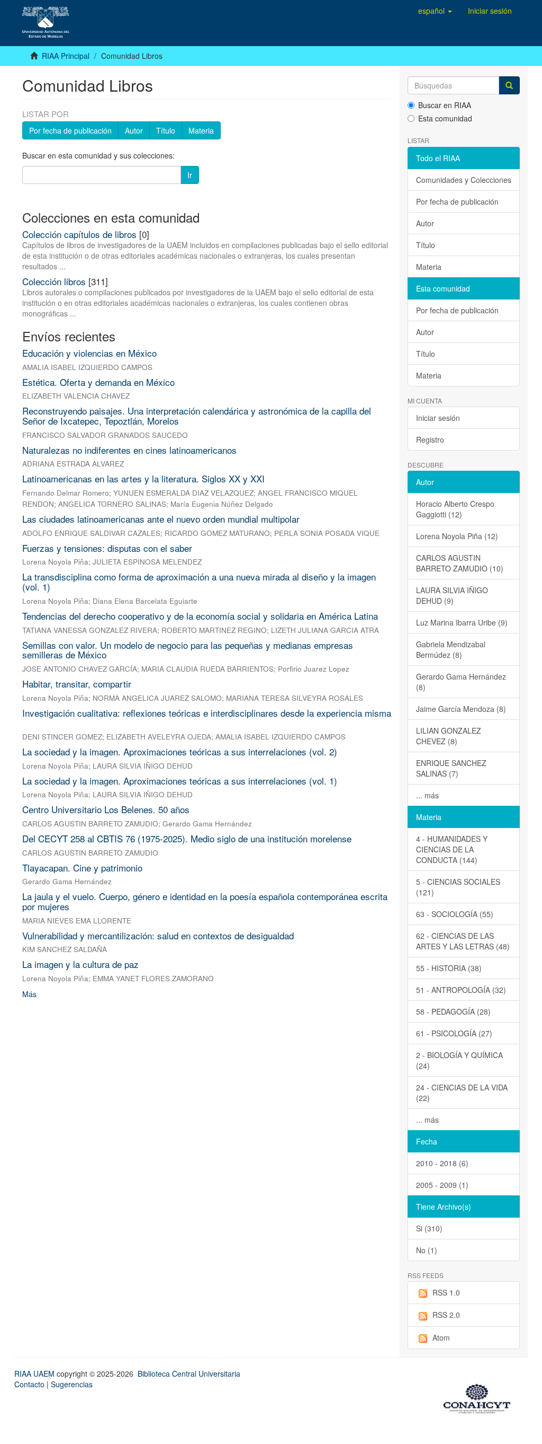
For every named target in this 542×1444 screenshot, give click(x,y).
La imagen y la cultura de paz (80, 964)
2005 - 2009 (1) (442, 1184)
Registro (430, 439)
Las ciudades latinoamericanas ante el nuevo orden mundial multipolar (161, 518)
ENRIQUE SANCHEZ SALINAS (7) (451, 768)
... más (427, 795)
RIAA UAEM (35, 1373)
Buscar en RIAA (444, 105)
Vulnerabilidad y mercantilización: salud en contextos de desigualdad (158, 935)
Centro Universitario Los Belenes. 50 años (105, 809)
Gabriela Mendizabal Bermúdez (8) (450, 649)
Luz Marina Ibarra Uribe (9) (462, 622)
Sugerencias (72, 1384)
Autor (134, 130)
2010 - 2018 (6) (442, 1163)
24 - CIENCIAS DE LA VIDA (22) (462, 1092)
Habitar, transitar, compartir (76, 683)
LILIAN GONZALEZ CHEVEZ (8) (448, 735)
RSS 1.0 (446, 1292)
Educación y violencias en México (89, 352)
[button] (435, 10)
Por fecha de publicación (70, 130)
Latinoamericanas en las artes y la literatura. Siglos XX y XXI (143, 478)
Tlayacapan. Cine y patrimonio (82, 867)
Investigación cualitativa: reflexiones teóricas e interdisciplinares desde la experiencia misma (206, 712)
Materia (201, 130)
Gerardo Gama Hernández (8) (461, 681)
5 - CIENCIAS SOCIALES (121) (458, 886)
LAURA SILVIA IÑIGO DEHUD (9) (452, 595)
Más (29, 994)
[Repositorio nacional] (480, 1397)
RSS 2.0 (446, 1314)
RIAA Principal (65, 55)
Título (165, 130)
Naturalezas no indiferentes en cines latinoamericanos (129, 449)
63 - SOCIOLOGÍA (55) (454, 914)
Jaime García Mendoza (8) (461, 708)
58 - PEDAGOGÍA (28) (453, 1011)
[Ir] (509, 85)
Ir (189, 175)
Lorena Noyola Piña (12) (457, 536)
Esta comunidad (445, 118)
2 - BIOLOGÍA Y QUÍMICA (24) (459, 1060)
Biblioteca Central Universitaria (189, 1373)
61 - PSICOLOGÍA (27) (454, 1033)
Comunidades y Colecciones (463, 179)
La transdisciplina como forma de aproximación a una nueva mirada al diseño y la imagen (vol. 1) (199, 581)
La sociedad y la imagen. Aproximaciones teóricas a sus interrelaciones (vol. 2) (179, 751)
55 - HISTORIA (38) (449, 968)
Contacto (29, 1384)
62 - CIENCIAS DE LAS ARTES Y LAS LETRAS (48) (463, 941)
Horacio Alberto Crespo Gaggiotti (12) (455, 509)
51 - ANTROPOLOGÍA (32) (461, 989)
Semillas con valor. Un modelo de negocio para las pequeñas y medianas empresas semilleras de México (187, 650)
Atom (441, 1337)
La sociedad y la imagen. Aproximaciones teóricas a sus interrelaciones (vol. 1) (179, 780)
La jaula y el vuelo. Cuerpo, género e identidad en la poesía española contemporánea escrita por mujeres (204, 901)
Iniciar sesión (438, 417)
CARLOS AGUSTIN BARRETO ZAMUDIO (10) (459, 563)
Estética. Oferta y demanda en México (98, 382)
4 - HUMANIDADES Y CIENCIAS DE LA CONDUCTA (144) (451, 849)
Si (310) (429, 1228)
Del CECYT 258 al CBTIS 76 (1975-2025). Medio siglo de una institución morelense (186, 838)
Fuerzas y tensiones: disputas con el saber (107, 547)
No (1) (426, 1250)
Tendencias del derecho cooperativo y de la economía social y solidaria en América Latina (200, 615)
